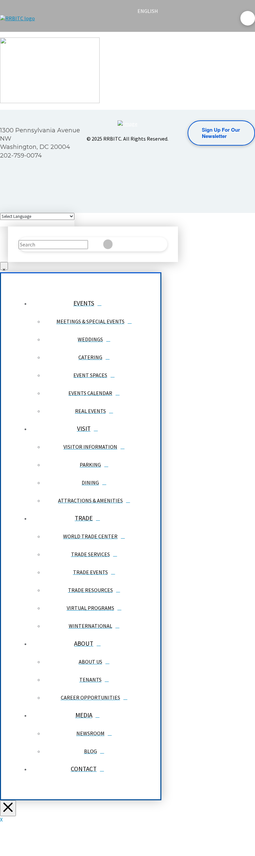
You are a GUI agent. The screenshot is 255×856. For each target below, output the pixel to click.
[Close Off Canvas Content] (8, 808)
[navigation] (152, 11)
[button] (143, 24)
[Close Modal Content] (4, 266)
